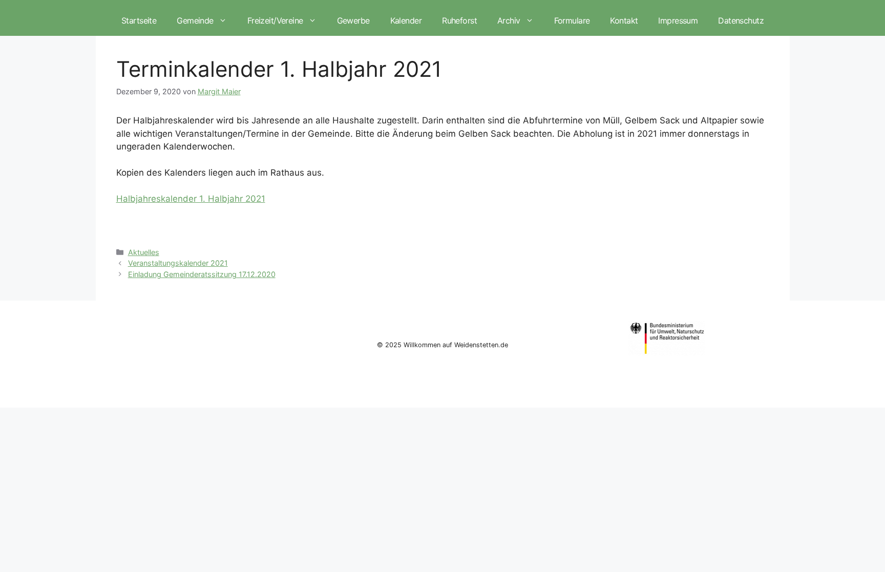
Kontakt (624, 20)
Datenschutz (741, 20)
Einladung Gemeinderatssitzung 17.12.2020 (202, 274)
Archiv (508, 20)
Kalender (406, 20)
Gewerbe (353, 20)
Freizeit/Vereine (275, 20)
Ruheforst (459, 20)
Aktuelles (143, 252)
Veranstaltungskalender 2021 (178, 263)
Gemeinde (195, 20)
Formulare (572, 20)
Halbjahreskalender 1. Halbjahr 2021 (190, 199)
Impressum (678, 20)
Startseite (138, 20)
